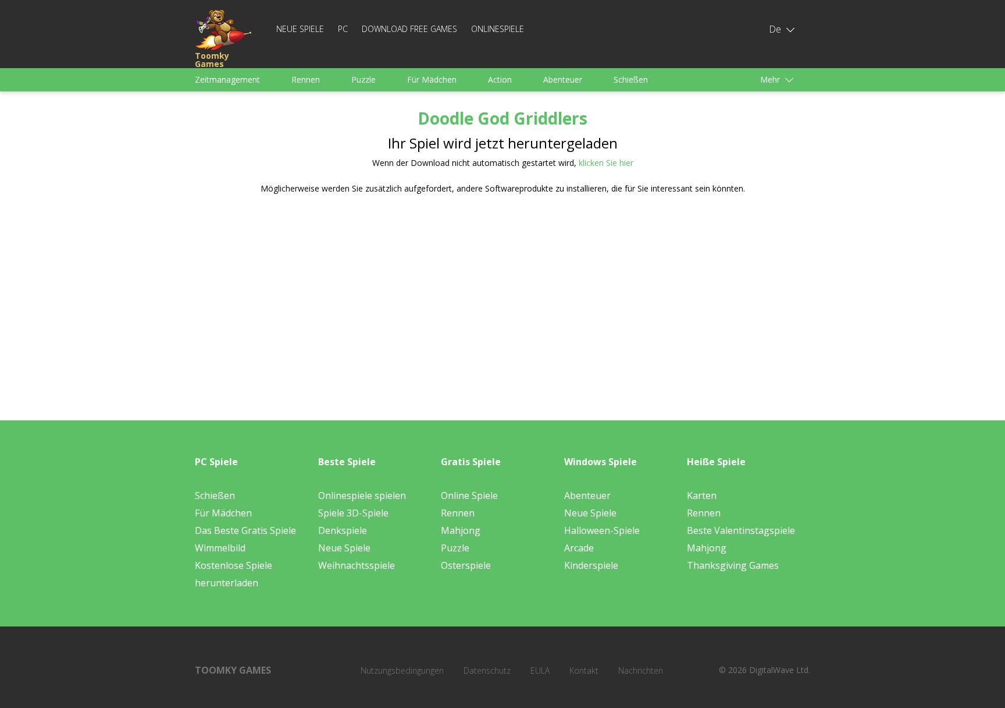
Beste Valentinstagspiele (741, 530)
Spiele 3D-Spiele (353, 513)
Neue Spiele (300, 28)
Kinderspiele (591, 565)
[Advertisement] (392, 294)
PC (343, 28)
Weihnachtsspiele (356, 565)
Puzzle (363, 79)
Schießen (631, 79)
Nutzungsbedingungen (402, 670)
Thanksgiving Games (733, 565)
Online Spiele (469, 495)
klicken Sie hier (606, 162)
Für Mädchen (432, 79)
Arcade (579, 547)
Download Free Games (409, 28)
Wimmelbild (220, 547)
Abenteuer (562, 79)
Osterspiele (466, 565)
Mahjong (460, 530)
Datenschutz (487, 670)
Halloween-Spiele (602, 530)
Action (500, 79)
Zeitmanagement (227, 79)
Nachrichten (640, 670)
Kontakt (583, 670)
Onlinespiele (497, 28)
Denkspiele (342, 530)
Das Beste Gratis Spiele (245, 530)
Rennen (305, 79)
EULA (540, 670)
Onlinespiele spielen (362, 495)
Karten (702, 495)
